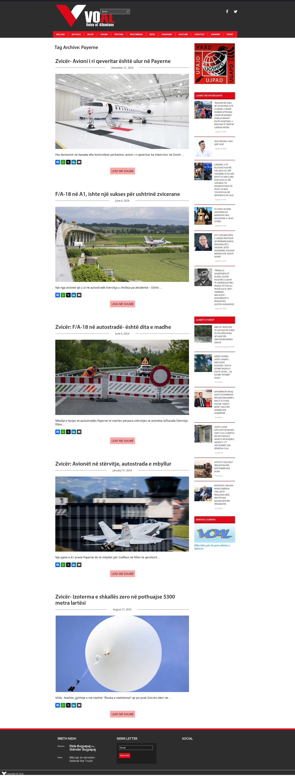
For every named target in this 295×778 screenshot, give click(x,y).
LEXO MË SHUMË (123, 171)
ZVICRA (104, 34)
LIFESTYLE (199, 34)
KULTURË (183, 34)
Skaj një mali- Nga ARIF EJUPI (223, 143)
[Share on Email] (79, 162)
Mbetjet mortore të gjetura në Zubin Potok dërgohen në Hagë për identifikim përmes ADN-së (224, 335)
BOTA (152, 34)
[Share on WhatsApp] (63, 162)
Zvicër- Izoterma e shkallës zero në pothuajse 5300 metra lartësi (115, 600)
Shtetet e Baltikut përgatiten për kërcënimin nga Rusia (223, 467)
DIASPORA (167, 34)
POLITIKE (118, 34)
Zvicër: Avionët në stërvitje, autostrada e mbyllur (113, 464)
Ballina (60, 34)
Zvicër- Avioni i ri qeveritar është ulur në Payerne (113, 61)
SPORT (230, 34)
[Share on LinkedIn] (73, 162)
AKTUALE (76, 34)
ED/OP (90, 34)
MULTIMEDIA (136, 34)
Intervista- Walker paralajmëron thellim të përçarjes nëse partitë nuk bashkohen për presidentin (223, 495)
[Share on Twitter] (68, 162)
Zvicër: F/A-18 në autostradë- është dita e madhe (113, 327)
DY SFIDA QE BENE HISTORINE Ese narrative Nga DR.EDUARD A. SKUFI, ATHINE (224, 215)
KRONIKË (215, 34)
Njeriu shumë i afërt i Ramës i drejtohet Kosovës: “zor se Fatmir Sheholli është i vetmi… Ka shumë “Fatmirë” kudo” (223, 367)
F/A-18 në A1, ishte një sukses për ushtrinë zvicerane (117, 194)
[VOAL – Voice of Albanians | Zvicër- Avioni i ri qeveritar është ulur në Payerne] (76, 16)
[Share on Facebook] (57, 162)
